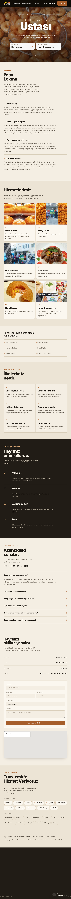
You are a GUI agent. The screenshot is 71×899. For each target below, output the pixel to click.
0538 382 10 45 (9, 566)
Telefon (9, 692)
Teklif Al (62, 3)
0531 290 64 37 (51, 3)
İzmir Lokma (7, 873)
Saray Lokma (7, 877)
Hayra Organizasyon (10, 880)
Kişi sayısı (39, 692)
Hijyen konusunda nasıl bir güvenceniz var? (21, 613)
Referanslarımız (41, 880)
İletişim (37, 3)
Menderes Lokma (37, 837)
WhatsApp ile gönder (34, 723)
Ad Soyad (9, 684)
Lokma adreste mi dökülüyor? (15, 592)
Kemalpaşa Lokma (9, 840)
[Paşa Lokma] (7, 3)
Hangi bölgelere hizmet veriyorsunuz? (19, 599)
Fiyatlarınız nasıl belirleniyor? (15, 606)
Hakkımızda (16, 3)
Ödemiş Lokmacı (50, 837)
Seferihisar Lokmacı (33, 840)
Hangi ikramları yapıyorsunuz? (16, 575)
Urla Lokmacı (21, 840)
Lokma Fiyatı (7, 886)
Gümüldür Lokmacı (47, 840)
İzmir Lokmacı (8, 883)
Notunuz (9, 708)
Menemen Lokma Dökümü (22, 837)
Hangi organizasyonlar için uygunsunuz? (20, 620)
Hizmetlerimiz (26, 3)
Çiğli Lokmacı (8, 837)
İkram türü (10, 700)
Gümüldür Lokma (60, 840)
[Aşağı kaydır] (35, 55)
